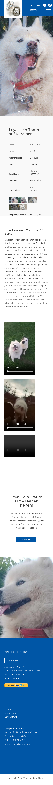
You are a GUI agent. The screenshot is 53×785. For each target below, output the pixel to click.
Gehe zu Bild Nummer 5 (31, 111)
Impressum (10, 713)
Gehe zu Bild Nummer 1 (19, 111)
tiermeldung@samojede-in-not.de (21, 743)
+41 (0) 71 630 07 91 (19, 740)
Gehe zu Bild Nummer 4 (28, 111)
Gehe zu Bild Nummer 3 (25, 111)
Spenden (13, 661)
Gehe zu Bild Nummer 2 (22, 111)
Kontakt (8, 709)
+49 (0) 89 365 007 (16, 736)
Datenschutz (10, 716)
